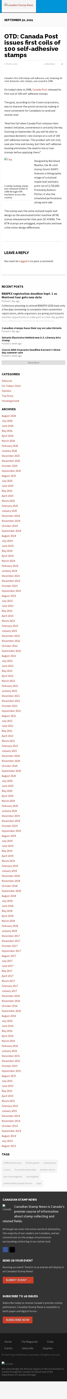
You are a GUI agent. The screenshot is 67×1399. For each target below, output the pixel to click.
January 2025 (9, 510)
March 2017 (8, 981)
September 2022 (11, 651)
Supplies (48, 1348)
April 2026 (7, 435)
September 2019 (11, 831)
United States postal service (17, 1183)
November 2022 (11, 641)
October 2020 (10, 766)
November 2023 (11, 580)
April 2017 (7, 976)
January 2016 (9, 1051)
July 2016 (7, 1021)
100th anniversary (12, 1162)
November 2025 (11, 460)
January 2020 (9, 811)
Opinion (6, 390)
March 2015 (8, 1101)
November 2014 (11, 1121)
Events (8, 1348)
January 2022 (9, 691)
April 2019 (7, 856)
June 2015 (7, 1086)
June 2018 (7, 906)
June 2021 (7, 726)
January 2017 (9, 991)
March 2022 (8, 681)
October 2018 (10, 886)
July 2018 (7, 901)
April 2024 (7, 555)
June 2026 (7, 425)
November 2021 (11, 701)
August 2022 (9, 656)
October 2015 (10, 1066)
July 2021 (7, 721)
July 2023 (7, 601)
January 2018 (9, 931)
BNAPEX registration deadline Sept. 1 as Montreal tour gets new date (29, 295)
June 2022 (7, 666)
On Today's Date (11, 385)
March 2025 (8, 500)
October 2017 (10, 946)
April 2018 (7, 916)
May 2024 (7, 550)
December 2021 (11, 696)
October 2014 (10, 1126)
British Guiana (32, 1162)
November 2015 (11, 1061)
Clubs (50, 1341)
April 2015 (7, 1096)
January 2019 (9, 871)
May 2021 (7, 731)
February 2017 (10, 986)
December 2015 (11, 1056)
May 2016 (7, 1031)
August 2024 (9, 535)
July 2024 (7, 540)
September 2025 (11, 470)
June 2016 (7, 1026)
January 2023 (9, 631)
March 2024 (8, 560)
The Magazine (29, 1341)
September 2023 (11, 591)
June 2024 (7, 545)
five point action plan (25, 1169)
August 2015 (9, 1076)
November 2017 (11, 941)
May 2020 (7, 791)
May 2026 (7, 430)
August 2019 (9, 836)
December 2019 (11, 816)
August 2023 (9, 596)
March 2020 (8, 801)
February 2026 (10, 445)
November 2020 (11, 761)
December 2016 (11, 996)
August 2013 (9, 1146)
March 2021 (8, 741)
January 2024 (9, 570)
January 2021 (9, 751)
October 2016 (10, 1006)
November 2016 (11, 1001)
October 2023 (10, 586)
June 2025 (7, 485)
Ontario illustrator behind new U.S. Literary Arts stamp (31, 339)
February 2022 (10, 686)
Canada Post (39, 89)
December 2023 (11, 575)
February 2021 (10, 746)
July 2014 (7, 1141)
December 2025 (11, 455)
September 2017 (11, 951)
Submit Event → (18, 1280)
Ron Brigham (32, 1176)
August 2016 (9, 1016)
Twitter (12, 1249)
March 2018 (8, 921)
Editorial (7, 380)
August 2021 (9, 716)
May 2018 (7, 911)
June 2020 (7, 786)
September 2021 (11, 711)
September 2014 (11, 1131)
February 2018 (10, 926)
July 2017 (7, 961)
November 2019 (11, 821)
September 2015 (11, 1071)
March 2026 (8, 440)
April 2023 (7, 616)
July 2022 (7, 661)
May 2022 (7, 671)
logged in (24, 261)
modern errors (47, 1169)
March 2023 (8, 621)
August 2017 (9, 956)
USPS (38, 1183)
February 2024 (10, 565)
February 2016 (10, 1046)
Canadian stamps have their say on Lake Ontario (32, 328)
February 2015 (10, 1106)
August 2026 (9, 415)
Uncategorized (10, 400)
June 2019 (7, 846)
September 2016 (11, 1011)
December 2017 (11, 936)
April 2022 (7, 676)
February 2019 (10, 866)
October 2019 (10, 826)
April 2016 (7, 1036)
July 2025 (7, 480)
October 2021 (10, 706)
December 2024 (11, 515)
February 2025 (10, 505)
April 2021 (7, 736)
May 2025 (7, 490)
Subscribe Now (17, 1320)
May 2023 (7, 611)
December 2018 (11, 876)
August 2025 (9, 475)
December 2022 (11, 636)
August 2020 (9, 776)
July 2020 (7, 781)
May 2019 (7, 851)
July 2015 (7, 1081)
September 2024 (11, 530)
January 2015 (9, 1111)
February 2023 (10, 626)
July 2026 (7, 420)
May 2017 (7, 971)
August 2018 (9, 896)
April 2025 (7, 495)
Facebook (5, 1249)
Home (8, 1341)
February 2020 (10, 806)
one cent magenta (12, 1176)
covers (7, 1169)
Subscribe (27, 1348)
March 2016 (8, 1041)
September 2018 (11, 891)
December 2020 (11, 756)
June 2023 (7, 606)
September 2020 (11, 771)
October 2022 (10, 646)
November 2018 (11, 881)
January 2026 (9, 450)
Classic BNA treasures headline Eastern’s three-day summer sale (31, 351)
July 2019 (7, 841)
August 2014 (9, 1136)
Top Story (7, 395)
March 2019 (8, 861)
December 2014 (11, 1116)
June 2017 (7, 966)
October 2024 (10, 525)
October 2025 (10, 465)
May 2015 (7, 1091)
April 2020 (7, 796)
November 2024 (11, 520)
